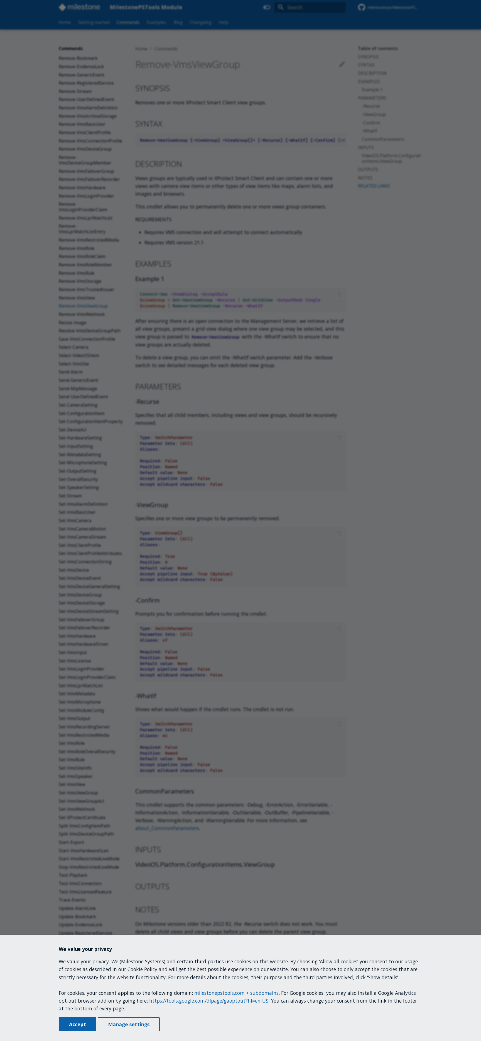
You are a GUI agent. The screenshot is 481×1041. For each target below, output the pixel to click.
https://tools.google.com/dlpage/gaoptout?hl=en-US (208, 1000)
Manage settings (128, 1024)
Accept (77, 1024)
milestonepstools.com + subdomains (236, 993)
